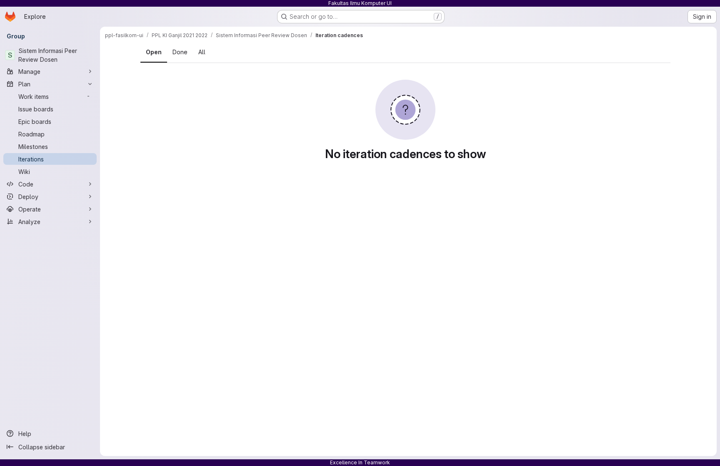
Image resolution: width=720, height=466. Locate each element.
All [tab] (201, 51)
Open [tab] (154, 51)
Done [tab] (180, 51)
